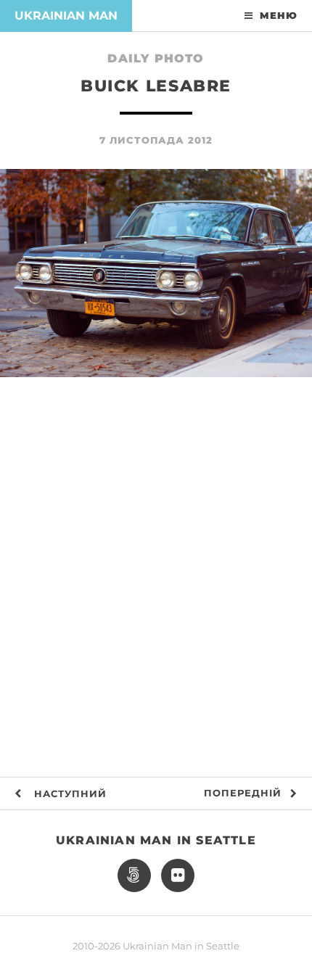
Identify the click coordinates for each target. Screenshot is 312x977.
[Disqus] (156, 587)
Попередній (243, 793)
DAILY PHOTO (155, 58)
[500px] (134, 875)
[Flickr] (177, 875)
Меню (278, 15)
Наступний (68, 793)
